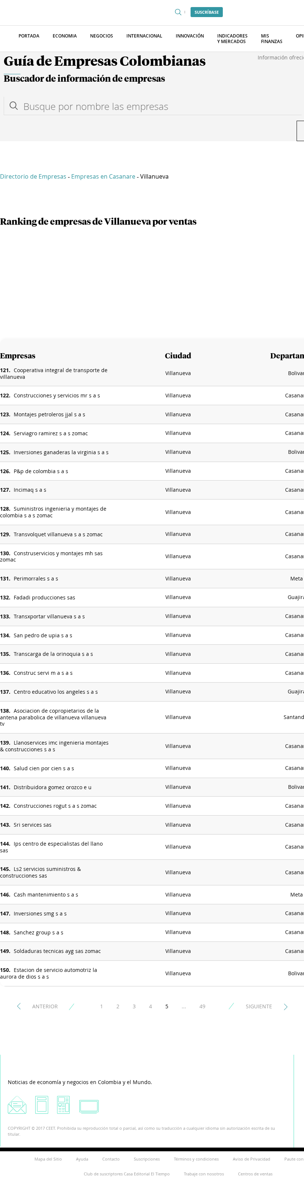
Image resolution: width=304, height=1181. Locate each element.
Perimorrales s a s (36, 578)
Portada (29, 36)
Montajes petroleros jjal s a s (49, 414)
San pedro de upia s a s (43, 635)
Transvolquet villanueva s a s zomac (58, 534)
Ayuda (82, 1159)
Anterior (45, 1006)
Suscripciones (147, 1159)
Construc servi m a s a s (43, 672)
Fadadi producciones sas (44, 597)
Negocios (101, 36)
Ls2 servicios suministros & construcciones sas (40, 872)
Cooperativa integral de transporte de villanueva (54, 373)
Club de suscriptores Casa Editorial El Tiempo (127, 1174)
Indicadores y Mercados (232, 39)
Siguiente (259, 1006)
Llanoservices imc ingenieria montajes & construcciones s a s (54, 746)
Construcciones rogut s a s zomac (55, 805)
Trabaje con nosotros (204, 1174)
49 (202, 1006)
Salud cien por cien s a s (44, 768)
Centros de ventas (255, 1174)
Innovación (190, 36)
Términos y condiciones (196, 1159)
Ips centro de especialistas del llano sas (51, 847)
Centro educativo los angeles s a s (56, 691)
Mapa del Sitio (48, 1159)
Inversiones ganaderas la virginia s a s (61, 452)
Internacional (144, 36)
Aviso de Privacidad (251, 1159)
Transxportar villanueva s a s (49, 616)
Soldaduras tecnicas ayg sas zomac (57, 950)
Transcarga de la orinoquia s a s (53, 653)
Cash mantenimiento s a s (46, 894)
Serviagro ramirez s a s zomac (51, 433)
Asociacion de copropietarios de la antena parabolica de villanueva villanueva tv (53, 717)
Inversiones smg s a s (40, 913)
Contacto (111, 1159)
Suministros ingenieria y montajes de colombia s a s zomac (53, 512)
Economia (65, 36)
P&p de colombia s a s (41, 471)
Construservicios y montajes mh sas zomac (51, 556)
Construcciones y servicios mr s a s (57, 395)
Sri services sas (33, 824)
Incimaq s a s (30, 489)
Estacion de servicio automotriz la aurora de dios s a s (48, 973)
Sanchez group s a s (38, 932)
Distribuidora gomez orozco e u (53, 787)
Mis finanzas (271, 39)
